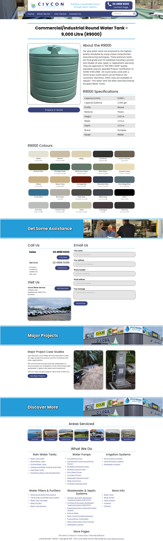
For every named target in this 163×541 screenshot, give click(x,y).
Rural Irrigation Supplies (113, 458)
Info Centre (60, 13)
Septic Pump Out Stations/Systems (80, 516)
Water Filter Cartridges (38, 500)
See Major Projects (37, 376)
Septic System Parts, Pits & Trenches (80, 522)
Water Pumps (109, 497)
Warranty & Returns (97, 535)
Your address (79, 260)
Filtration (107, 506)
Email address (79, 279)
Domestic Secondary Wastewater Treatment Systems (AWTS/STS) (79, 499)
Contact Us (75, 13)
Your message (79, 289)
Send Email (80, 303)
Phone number (79, 270)
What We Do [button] (44, 13)
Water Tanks (108, 495)
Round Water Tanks (37, 461)
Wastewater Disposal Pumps (78, 478)
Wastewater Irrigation (112, 464)
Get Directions (63, 288)
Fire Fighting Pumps (74, 458)
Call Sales (63, 257)
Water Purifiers (36, 503)
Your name (78, 251)
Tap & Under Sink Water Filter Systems (44, 497)
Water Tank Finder (37, 458)
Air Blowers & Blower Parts (77, 484)
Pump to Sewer (72, 513)
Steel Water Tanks (37, 470)
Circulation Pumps (74, 475)
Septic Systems (109, 500)
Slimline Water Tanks (38, 464)
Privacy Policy (83, 535)
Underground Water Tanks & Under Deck (45, 467)
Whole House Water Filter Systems (43, 495)
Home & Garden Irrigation (113, 461)
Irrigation (107, 503)
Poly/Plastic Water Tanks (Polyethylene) (45, 473)
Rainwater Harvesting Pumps (78, 466)
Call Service (62, 268)
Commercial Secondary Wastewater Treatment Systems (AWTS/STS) (80, 504)
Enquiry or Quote (54, 109)
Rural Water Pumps (74, 472)
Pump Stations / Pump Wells (77, 519)
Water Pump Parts (74, 481)
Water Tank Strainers (38, 506)
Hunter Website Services (115, 539)
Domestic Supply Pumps (76, 469)
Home (31, 13)
